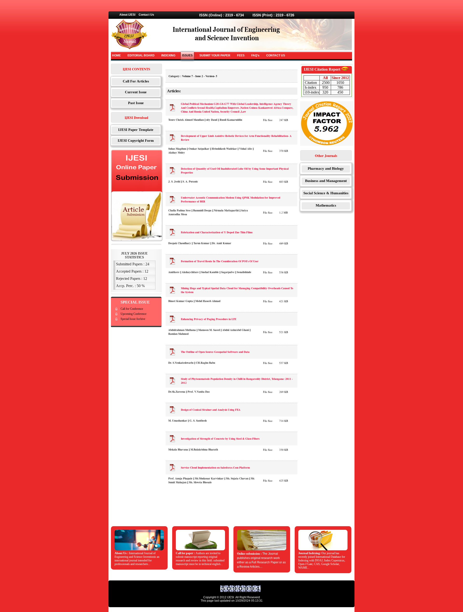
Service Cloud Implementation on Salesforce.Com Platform (215, 468)
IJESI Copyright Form (136, 140)
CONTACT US (275, 55)
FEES (241, 55)
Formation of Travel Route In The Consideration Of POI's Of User (220, 261)
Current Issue (136, 92)
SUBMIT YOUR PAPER (214, 55)
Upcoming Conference (133, 314)
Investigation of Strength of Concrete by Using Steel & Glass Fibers (220, 439)
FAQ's (255, 55)
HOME (116, 55)
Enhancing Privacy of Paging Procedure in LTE (208, 319)
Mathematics (326, 205)
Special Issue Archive (133, 319)
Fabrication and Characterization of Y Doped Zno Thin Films (216, 232)
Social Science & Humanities (325, 193)
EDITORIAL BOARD (141, 55)
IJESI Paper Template (135, 130)
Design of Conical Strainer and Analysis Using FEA (210, 410)
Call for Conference (132, 308)
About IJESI (127, 14)
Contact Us (146, 14)
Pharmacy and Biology (326, 168)
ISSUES (187, 55)
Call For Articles (136, 81)
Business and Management (326, 181)
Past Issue (136, 103)
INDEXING (168, 55)
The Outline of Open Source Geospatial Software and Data (215, 352)
